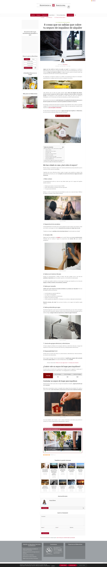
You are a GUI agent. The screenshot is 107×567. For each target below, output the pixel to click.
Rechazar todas (72, 565)
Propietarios (44, 15)
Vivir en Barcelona (61, 15)
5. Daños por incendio (49, 155)
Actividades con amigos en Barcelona (63, 487)
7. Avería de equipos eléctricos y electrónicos (53, 157)
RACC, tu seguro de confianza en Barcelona (71, 470)
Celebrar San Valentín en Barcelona (53, 487)
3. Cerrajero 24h (48, 152)
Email (57, 527)
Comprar (38, 15)
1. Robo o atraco (48, 149)
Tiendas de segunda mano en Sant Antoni (72, 487)
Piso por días (30, 65)
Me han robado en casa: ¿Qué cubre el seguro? (53, 148)
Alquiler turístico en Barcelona (28, 554)
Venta (33, 59)
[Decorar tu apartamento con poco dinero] (45, 482)
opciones (53, 565)
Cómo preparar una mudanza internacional (45, 470)
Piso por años (30, 61)
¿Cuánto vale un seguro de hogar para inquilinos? (54, 160)
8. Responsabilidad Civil (49, 158)
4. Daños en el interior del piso (50, 153)
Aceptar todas (63, 565)
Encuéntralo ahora (28, 67)
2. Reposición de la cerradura (50, 151)
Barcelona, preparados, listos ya (80, 470)
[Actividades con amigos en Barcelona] (63, 482)
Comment (43, 516)
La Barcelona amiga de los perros (62, 470)
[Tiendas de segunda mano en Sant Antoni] (71, 482)
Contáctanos (70, 15)
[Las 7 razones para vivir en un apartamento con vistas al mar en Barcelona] (54, 465)
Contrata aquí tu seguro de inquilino (63, 425)
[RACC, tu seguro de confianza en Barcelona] (71, 465)
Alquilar (33, 15)
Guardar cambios (82, 565)
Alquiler (27, 59)
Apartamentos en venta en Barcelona (29, 556)
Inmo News (51, 15)
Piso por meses (30, 63)
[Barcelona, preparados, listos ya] (80, 465)
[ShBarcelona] (53, 5)
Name (42, 527)
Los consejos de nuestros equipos (63, 22)
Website (71, 527)
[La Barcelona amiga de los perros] (63, 465)
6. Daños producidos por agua (50, 156)
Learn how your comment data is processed (66, 537)
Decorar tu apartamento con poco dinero (45, 487)
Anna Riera (65, 64)
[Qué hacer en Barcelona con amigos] (80, 482)
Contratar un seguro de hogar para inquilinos (53, 161)
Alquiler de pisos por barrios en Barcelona (30, 558)
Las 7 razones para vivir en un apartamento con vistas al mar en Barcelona (54, 472)
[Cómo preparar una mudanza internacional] (45, 465)
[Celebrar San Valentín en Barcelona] (54, 482)
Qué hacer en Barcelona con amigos (80, 487)
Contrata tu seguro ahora (63, 115)
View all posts (44, 508)
